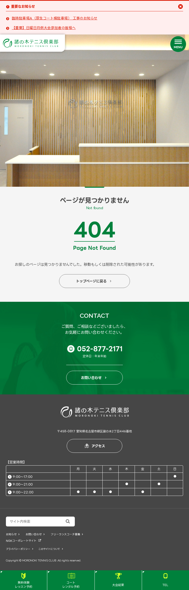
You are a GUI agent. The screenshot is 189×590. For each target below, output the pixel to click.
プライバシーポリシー (19, 549)
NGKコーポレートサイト (23, 541)
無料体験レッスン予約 (23, 581)
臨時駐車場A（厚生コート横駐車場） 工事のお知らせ (54, 18)
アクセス (95, 446)
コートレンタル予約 (70, 581)
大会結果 (118, 580)
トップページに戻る (93, 281)
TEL (165, 580)
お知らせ (12, 534)
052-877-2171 (96, 349)
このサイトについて (50, 549)
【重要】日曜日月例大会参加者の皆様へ (44, 28)
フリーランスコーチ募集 (67, 534)
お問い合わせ (94, 377)
